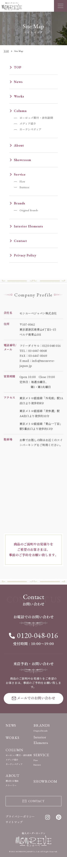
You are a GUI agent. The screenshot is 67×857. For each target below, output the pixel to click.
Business (24, 187)
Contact (20, 241)
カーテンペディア (31, 129)
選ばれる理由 (12, 781)
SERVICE (41, 755)
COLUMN (14, 749)
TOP (17, 67)
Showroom (22, 160)
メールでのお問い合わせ (36, 698)
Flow (22, 181)
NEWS (11, 725)
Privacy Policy (25, 255)
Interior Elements (28, 226)
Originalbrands (41, 730)
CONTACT (36, 801)
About (19, 145)
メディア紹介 (28, 123)
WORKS (12, 737)
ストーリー (11, 785)
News (18, 82)
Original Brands (29, 210)
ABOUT (13, 775)
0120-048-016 (37, 635)
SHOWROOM (45, 781)
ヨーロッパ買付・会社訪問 (36, 118)
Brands (19, 203)
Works (19, 96)
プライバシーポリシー (20, 816)
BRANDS (42, 725)
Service (20, 174)
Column (20, 111)
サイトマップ (14, 822)
